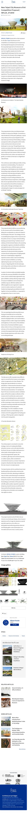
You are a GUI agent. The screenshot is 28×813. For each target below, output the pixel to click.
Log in (24, 1)
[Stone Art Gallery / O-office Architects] (6, 691)
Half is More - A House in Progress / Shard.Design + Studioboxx (19, 649)
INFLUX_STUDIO (5, 38)
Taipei (8, 40)
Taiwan (11, 556)
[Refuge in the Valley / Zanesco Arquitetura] (7, 660)
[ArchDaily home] (13, 2)
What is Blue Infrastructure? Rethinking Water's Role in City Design (18, 720)
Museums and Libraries (14, 636)
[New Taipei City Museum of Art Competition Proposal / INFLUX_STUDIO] (13, 572)
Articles (4, 636)
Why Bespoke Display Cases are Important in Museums (18, 701)
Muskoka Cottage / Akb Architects (19, 669)
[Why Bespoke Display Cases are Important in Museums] (6, 702)
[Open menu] (2, 2)
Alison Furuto (14, 620)
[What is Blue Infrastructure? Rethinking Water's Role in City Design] (6, 721)
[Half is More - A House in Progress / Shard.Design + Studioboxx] (7, 649)
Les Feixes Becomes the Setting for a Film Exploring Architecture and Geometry (18, 742)
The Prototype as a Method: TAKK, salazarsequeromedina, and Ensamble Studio (18, 731)
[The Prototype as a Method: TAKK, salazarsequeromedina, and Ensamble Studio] (6, 732)
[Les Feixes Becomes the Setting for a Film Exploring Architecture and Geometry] (6, 743)
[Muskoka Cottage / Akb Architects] (7, 671)
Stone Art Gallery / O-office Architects (17, 689)
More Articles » (22, 749)
